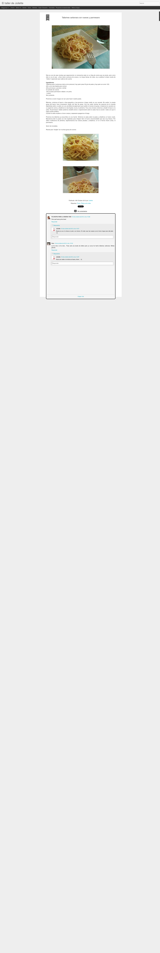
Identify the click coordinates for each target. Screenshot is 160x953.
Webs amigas (76, 8)
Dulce (29, 8)
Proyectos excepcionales (63, 8)
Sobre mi (18, 8)
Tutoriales (52, 8)
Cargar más (81, 296)
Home (13, 8)
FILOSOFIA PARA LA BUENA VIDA (61, 216)
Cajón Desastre (43, 8)
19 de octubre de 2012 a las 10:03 (63, 243)
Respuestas (56, 225)
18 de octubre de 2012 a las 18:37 (70, 228)
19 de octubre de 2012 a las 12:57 (70, 257)
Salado (24, 8)
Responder (54, 221)
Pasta (78, 203)
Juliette (91, 200)
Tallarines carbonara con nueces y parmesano (81, 17)
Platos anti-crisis (86, 203)
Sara (52, 243)
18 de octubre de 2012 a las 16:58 (81, 216)
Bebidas (34, 8)
